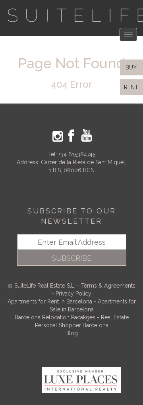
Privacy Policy (73, 293)
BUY (130, 67)
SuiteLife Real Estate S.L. (44, 285)
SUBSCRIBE (71, 258)
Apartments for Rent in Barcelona (51, 301)
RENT (132, 87)
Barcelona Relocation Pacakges (55, 317)
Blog (72, 333)
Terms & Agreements (108, 285)
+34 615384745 (76, 154)
